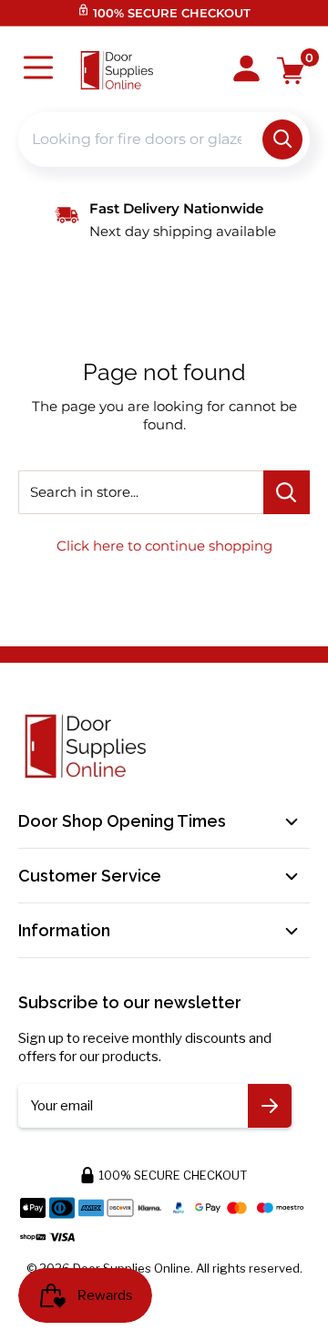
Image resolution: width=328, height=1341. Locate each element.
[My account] (246, 70)
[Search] (282, 139)
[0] (291, 71)
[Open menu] (38, 69)
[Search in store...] (286, 492)
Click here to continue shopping (164, 545)
